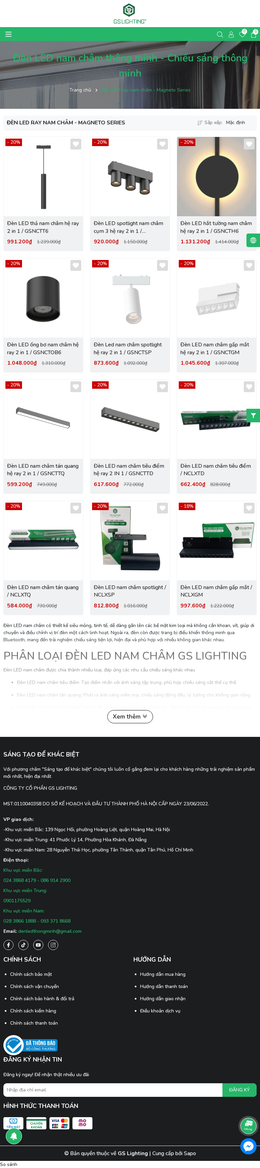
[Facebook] (8, 945)
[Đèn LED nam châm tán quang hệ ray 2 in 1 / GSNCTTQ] (43, 419)
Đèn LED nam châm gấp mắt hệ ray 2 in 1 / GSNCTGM (214, 348)
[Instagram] (53, 945)
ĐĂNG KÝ (239, 1090)
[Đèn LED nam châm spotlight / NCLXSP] (130, 540)
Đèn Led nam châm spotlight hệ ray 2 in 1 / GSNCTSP (128, 348)
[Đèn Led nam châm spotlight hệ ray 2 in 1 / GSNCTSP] (130, 298)
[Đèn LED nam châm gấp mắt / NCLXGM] (216, 540)
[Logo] (130, 13)
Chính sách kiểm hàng (33, 1011)
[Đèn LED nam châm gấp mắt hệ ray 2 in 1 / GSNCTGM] (216, 298)
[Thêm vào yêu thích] (75, 144)
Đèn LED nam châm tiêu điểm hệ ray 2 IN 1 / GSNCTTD (129, 469)
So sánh (8, 1164)
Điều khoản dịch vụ (160, 1011)
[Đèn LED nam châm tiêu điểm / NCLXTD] (216, 419)
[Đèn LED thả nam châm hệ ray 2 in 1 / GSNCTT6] (43, 176)
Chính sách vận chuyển (34, 986)
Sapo (190, 1153)
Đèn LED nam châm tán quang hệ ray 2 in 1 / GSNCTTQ (43, 469)
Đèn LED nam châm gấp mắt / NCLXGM (216, 591)
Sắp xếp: (213, 122)
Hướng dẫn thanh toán (164, 986)
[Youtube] (38, 945)
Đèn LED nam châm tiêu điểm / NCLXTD (215, 469)
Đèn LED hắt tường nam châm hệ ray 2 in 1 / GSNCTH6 (216, 227)
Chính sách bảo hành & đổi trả (42, 998)
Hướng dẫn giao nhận (163, 998)
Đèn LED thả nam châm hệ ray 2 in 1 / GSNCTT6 (43, 227)
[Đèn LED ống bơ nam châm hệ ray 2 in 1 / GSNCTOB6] (43, 298)
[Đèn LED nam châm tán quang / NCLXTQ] (43, 540)
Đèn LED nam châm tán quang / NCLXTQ (43, 591)
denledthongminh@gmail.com (50, 931)
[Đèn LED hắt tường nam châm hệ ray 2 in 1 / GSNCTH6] (216, 176)
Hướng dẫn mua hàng (163, 974)
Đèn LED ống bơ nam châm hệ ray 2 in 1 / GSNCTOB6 (43, 348)
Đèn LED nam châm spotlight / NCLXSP (130, 591)
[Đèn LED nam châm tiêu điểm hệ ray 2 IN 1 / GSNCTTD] (130, 419)
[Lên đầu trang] (249, 1107)
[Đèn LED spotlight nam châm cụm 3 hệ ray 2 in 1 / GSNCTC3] (130, 176)
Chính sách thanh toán (34, 1023)
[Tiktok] (23, 945)
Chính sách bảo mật (31, 974)
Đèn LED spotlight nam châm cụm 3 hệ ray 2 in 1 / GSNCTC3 (128, 227)
